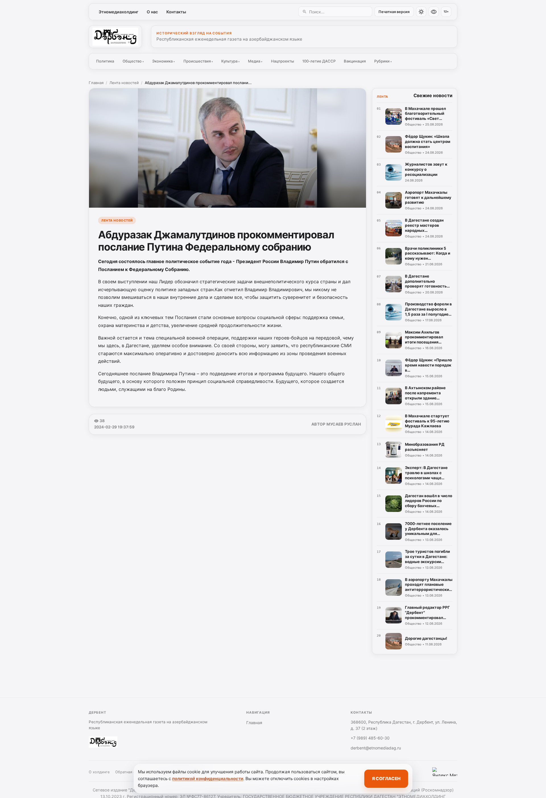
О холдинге (99, 772)
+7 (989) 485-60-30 (370, 738)
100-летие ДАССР (319, 61)
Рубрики (383, 61)
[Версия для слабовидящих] (434, 12)
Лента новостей (124, 82)
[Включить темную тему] (421, 12)
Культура (230, 61)
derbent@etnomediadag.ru (376, 747)
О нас (152, 11)
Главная (96, 82)
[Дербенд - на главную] (115, 36)
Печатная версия (394, 12)
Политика (105, 61)
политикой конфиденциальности (207, 778)
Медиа (255, 61)
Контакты (176, 11)
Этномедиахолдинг (118, 11)
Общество (133, 61)
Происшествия (198, 61)
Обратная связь (129, 772)
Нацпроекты (282, 61)
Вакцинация (355, 61)
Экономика (163, 61)
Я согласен (386, 778)
